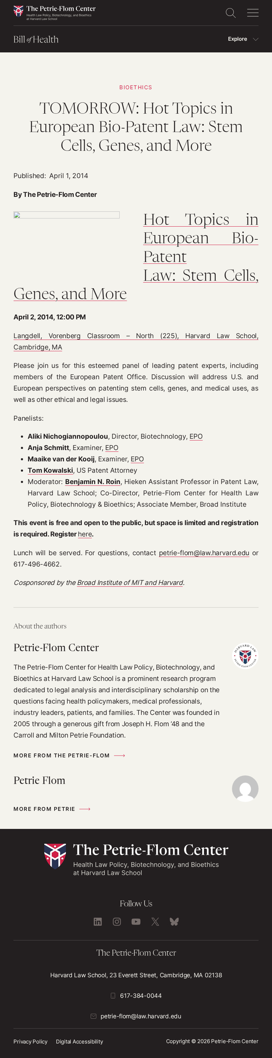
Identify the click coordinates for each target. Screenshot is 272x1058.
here (85, 534)
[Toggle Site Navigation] (253, 12)
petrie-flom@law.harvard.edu (204, 553)
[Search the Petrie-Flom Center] (230, 12)
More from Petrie (44, 809)
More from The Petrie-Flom (61, 755)
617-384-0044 (141, 995)
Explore (237, 39)
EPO (196, 436)
